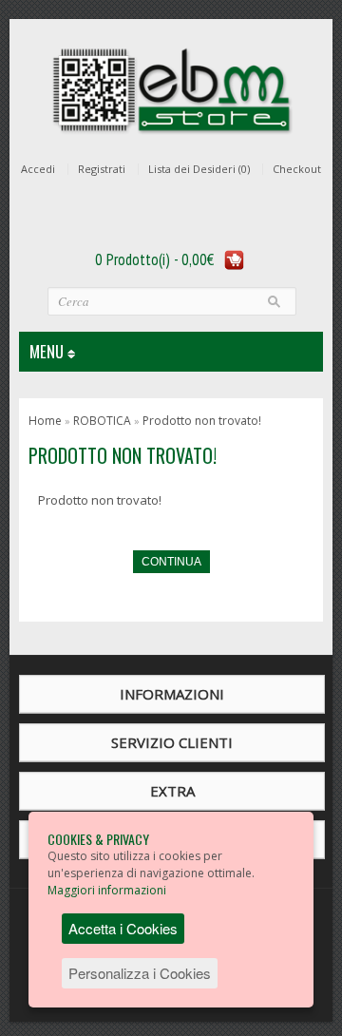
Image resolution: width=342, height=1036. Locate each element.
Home (45, 420)
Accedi (38, 169)
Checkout (297, 169)
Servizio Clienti (172, 742)
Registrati (101, 169)
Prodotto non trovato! (201, 420)
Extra (172, 790)
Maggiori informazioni (107, 890)
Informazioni (172, 693)
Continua (171, 561)
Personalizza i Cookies (139, 973)
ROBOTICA (102, 420)
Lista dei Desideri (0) (199, 169)
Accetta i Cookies (123, 928)
